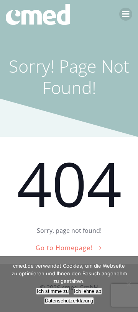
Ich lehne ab (87, 291)
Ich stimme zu (53, 291)
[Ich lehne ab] (128, 284)
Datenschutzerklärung (69, 301)
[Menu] (125, 14)
